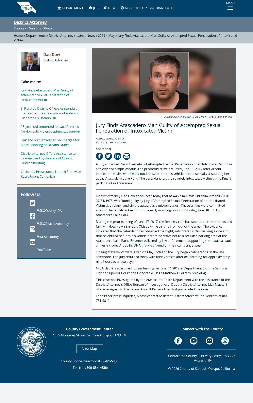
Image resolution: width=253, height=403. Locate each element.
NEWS (112, 8)
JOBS (96, 8)
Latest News (85, 35)
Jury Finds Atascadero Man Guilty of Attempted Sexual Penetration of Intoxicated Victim (47, 95)
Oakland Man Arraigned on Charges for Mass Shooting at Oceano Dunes (50, 142)
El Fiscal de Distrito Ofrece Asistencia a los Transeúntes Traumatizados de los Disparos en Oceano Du (49, 113)
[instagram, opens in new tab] (225, 341)
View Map (92, 348)
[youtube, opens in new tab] (193, 340)
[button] (230, 8)
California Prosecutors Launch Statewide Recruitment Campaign (51, 174)
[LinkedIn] (117, 156)
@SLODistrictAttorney (53, 223)
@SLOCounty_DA (49, 210)
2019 (101, 35)
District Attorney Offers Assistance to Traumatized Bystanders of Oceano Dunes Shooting (48, 158)
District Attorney (30, 22)
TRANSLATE (163, 8)
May (111, 35)
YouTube (44, 250)
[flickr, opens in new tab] (209, 341)
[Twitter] (108, 156)
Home (18, 35)
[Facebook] (99, 156)
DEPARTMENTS (73, 8)
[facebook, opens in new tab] (178, 341)
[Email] (127, 156)
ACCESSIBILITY (135, 8)
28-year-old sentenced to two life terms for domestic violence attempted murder (50, 129)
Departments (36, 35)
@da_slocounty (48, 236)
